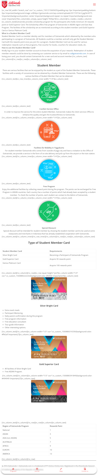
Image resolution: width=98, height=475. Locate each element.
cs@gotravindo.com (78, 53)
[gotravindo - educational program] (11, 4)
